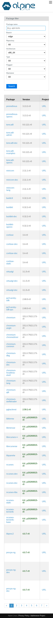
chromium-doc (11, 363)
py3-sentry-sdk (11, 299)
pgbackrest (11, 409)
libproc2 (10, 534)
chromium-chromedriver (12, 336)
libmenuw (10, 428)
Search (11, 86)
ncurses (10, 465)
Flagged (9, 65)
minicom (10, 171)
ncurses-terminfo (10, 510)
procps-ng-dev (11, 571)
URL (44, 106)
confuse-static (10, 262)
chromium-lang (11, 382)
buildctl (9, 198)
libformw (10, 419)
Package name (11, 24)
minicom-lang (10, 189)
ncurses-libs (11, 492)
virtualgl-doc (11, 290)
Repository (10, 41)
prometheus (11, 106)
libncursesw (11, 446)
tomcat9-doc (11, 143)
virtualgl (10, 272)
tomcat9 (10, 125)
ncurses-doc (11, 483)
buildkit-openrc (10, 225)
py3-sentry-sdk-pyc (11, 308)
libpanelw (10, 455)
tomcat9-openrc (10, 161)
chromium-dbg (11, 354)
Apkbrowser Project (38, 616)
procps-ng (10, 552)
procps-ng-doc (11, 590)
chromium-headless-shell (11, 372)
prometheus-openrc (12, 115)
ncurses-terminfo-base (10, 519)
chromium (10, 317)
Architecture (10, 49)
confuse (10, 235)
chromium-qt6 (11, 391)
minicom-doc (12, 180)
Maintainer (10, 73)
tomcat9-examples (10, 152)
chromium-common (11, 345)
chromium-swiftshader (11, 400)
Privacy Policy (24, 616)
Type (8, 57)
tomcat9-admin (10, 134)
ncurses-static (10, 501)
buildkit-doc (11, 216)
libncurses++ (12, 437)
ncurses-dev (11, 474)
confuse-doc (11, 253)
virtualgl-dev (11, 281)
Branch (9, 33)
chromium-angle (11, 326)
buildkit (9, 207)
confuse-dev (11, 244)
